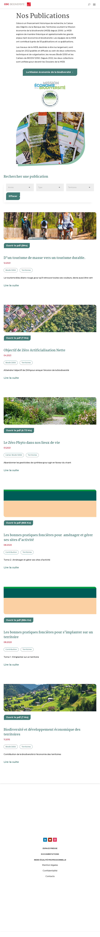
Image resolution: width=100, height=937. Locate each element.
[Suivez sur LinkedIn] (45, 840)
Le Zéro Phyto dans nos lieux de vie (32, 443)
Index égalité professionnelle (50, 860)
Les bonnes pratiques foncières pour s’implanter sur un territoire (48, 635)
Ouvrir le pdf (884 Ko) (18, 620)
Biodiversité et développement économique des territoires (42, 732)
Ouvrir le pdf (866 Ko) (18, 522)
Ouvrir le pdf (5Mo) (17, 245)
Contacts (50, 876)
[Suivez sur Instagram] (55, 840)
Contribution (11, 552)
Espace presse (50, 848)
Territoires (26, 270)
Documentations (50, 854)
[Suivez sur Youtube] (50, 840)
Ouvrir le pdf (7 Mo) (17, 338)
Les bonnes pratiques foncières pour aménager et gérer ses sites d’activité (48, 538)
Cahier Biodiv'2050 (13, 455)
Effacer (13, 196)
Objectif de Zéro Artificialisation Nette (34, 350)
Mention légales (50, 865)
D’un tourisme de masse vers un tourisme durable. (44, 258)
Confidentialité (50, 871)
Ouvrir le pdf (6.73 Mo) (19, 430)
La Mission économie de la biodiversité (48, 72)
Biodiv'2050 (10, 270)
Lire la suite (11, 285)
